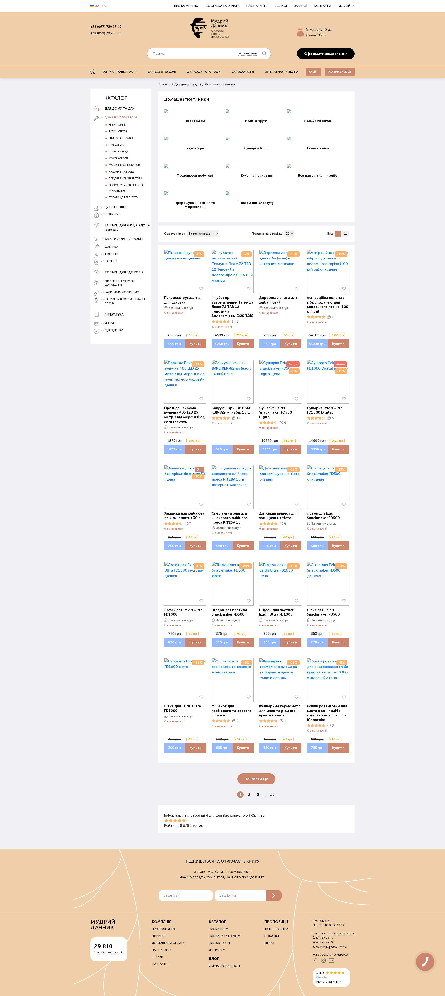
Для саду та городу (203, 71)
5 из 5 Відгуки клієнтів (328, 977)
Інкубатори (117, 144)
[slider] (221, 321)
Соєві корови (118, 158)
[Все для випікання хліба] (318, 166)
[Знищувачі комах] (318, 111)
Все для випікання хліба (125, 178)
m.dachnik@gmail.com (330, 947)
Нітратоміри (117, 124)
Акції (313, 71)
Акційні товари (276, 929)
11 (272, 794)
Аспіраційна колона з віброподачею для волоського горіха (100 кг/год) (327, 304)
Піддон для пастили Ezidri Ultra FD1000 (276, 612)
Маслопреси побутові (124, 165)
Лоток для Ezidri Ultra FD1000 (183, 612)
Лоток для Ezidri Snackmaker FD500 (323, 515)
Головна (164, 84)
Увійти (349, 6)
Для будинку (218, 929)
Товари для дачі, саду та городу (127, 227)
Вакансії (300, 6)
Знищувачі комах (121, 138)
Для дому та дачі (161, 71)
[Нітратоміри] (195, 111)
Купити (195, 344)
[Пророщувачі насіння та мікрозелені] (195, 193)
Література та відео (281, 71)
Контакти (322, 6)
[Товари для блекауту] (256, 193)
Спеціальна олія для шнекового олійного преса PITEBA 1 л (230, 518)
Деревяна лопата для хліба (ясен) (278, 300)
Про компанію (186, 6)
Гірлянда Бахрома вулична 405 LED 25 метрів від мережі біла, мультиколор (184, 415)
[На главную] (92, 71)
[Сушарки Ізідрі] (256, 138)
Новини (158, 936)
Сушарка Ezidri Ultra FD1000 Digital (325, 410)
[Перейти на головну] (209, 28)
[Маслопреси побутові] (195, 166)
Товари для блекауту (123, 197)
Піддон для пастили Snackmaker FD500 (229, 612)
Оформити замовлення (325, 53)
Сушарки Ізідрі (119, 151)
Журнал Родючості (224, 966)
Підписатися (274, 895)
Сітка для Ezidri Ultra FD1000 (182, 708)
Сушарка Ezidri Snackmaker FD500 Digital (275, 412)
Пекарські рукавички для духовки (182, 300)
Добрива (111, 246)
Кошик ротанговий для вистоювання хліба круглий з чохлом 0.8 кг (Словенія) (327, 713)
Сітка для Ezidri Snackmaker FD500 (323, 612)
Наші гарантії (257, 6)
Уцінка (269, 943)
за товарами (247, 53)
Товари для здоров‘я (124, 272)
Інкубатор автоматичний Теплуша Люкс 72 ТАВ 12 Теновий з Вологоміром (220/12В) (233, 307)
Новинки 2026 (339, 71)
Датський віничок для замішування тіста (278, 515)
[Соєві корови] (318, 138)
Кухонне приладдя (122, 171)
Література (114, 314)
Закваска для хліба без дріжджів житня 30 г (184, 515)
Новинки (271, 936)
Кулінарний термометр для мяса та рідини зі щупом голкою (280, 710)
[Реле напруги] (256, 111)
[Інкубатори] (195, 138)
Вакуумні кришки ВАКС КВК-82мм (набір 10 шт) (233, 410)
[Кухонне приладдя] (256, 166)
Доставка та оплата (222, 6)
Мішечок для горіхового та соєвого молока (231, 710)
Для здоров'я (242, 71)
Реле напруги (118, 131)
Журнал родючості (119, 71)
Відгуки (281, 6)
